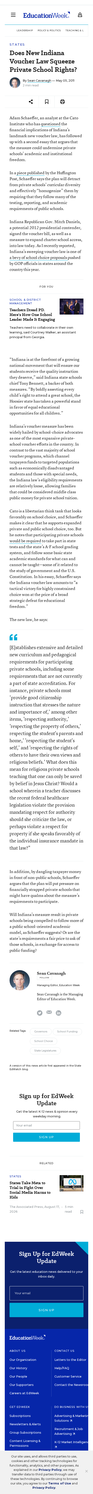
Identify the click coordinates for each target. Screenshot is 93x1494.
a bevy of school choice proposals (39, 257)
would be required (25, 540)
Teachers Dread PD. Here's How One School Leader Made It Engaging (32, 315)
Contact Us (64, 1350)
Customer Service (68, 1376)
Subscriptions (20, 1416)
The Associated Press (26, 1207)
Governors (40, 1031)
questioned (51, 123)
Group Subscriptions (25, 1432)
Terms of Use (59, 1483)
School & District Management (25, 301)
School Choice (43, 1041)
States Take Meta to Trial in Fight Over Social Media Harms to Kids (30, 1190)
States (17, 44)
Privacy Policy (50, 1470)
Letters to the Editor (70, 1360)
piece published (30, 172)
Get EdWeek (20, 1407)
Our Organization (23, 1360)
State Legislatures (45, 1050)
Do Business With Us (72, 1407)
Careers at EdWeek (24, 1393)
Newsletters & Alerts (25, 1424)
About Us (18, 1350)
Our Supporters (22, 1385)
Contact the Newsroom (72, 1385)
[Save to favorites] (46, 102)
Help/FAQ (61, 1368)
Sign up (46, 1310)
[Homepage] (46, 14)
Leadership (25, 30)
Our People (18, 1376)
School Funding (67, 1031)
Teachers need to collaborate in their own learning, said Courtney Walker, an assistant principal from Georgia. (43, 332)
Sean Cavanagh (39, 80)
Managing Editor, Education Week (58, 985)
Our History (18, 1368)
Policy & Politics (49, 30)
